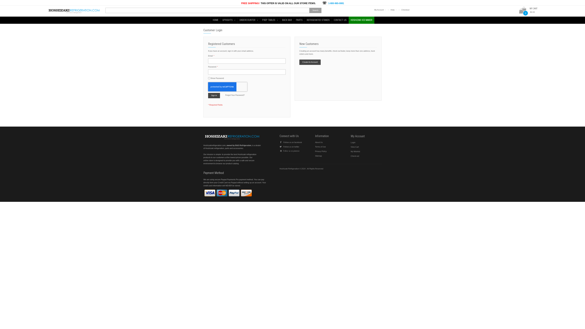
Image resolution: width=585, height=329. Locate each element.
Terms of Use (320, 147)
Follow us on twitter (291, 147)
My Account (379, 10)
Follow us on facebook (292, 142)
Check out (355, 156)
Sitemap (318, 156)
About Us (319, 142)
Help (393, 10)
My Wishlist (355, 151)
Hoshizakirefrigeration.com (214, 145)
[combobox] (207, 10)
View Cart (355, 147)
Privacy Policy (321, 151)
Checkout (405, 10)
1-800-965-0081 (336, 3)
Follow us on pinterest (291, 151)
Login (353, 143)
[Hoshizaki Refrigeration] (74, 10)
